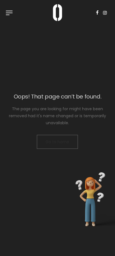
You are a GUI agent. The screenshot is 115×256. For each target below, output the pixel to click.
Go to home (57, 142)
